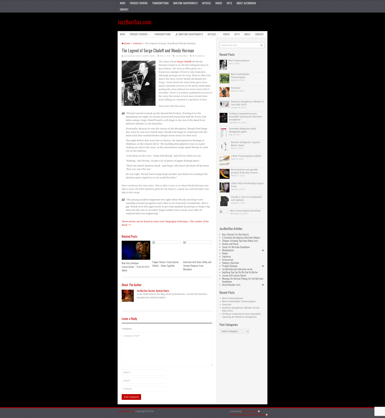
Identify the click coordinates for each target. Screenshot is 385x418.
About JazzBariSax (246, 3)
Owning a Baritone (230, 263)
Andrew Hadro (249, 411)
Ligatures (226, 256)
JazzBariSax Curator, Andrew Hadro (139, 56)
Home (127, 43)
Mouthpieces (228, 250)
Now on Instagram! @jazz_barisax (247, 414)
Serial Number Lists (231, 285)
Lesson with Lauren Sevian (234, 275)
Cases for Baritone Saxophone (236, 247)
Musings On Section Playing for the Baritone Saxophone (242, 280)
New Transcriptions (238, 60)
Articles (206, 3)
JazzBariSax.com (134, 22)
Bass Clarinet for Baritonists (235, 234)
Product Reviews (139, 3)
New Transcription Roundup (245, 210)
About (247, 34)
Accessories (227, 259)
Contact (124, 9)
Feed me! (235, 88)
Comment (127, 329)
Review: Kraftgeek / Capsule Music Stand (245, 143)
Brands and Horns (230, 244)
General (137, 43)
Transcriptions (160, 3)
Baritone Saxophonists (185, 3)
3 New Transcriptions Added (246, 156)
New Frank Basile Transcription (240, 75)
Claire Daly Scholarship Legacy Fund (247, 185)
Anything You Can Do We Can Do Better (240, 272)
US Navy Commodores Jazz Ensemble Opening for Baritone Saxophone (245, 116)
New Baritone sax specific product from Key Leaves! (244, 171)
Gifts (229, 3)
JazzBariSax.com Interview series (237, 269)
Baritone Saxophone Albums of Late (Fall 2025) (247, 103)
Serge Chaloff (184, 61)
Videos (218, 3)
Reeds (225, 253)
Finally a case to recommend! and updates (246, 198)
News (122, 3)
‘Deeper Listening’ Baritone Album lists (240, 241)
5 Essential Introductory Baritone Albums (241, 237)
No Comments (198, 56)
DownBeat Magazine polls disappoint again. (242, 130)
